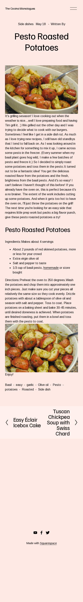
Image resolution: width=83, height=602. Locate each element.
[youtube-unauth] (35, 533)
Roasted (28, 389)
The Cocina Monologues (20, 8)
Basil (8, 384)
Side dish (44, 389)
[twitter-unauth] (48, 533)
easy (19, 384)
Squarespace (48, 543)
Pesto (57, 384)
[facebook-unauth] (41, 533)
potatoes (11, 389)
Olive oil (43, 384)
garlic (30, 384)
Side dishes (26, 24)
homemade (51, 267)
